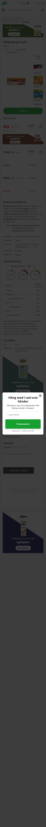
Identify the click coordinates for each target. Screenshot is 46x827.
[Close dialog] (40, 395)
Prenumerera (23, 423)
